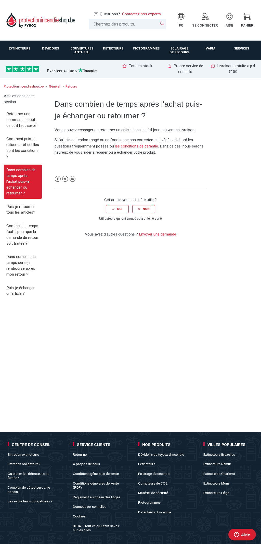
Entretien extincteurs (23, 454)
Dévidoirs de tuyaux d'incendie (161, 454)
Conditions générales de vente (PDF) (96, 485)
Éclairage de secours (153, 474)
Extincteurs (146, 464)
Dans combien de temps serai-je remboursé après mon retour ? (21, 265)
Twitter (65, 179)
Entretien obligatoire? (24, 464)
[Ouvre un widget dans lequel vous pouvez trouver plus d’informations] (242, 535)
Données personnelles (89, 506)
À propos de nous (86, 464)
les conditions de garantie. (137, 146)
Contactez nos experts (141, 14)
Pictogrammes (149, 502)
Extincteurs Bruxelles (219, 454)
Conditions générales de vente (96, 474)
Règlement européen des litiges (96, 497)
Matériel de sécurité (153, 493)
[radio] (117, 209)
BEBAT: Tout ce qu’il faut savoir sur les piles (96, 528)
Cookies (79, 516)
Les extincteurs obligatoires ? (30, 501)
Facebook (58, 179)
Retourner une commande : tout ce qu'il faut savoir (21, 120)
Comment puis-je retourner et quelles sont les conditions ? (22, 147)
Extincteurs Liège (216, 493)
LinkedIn (72, 179)
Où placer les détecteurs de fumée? (28, 476)
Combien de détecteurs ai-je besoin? (29, 489)
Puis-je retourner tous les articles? (20, 209)
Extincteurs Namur (217, 464)
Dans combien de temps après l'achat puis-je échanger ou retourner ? (21, 181)
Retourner (80, 454)
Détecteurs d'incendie (154, 512)
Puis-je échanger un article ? (20, 291)
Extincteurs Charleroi (219, 474)
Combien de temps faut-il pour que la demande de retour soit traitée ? (22, 234)
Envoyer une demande (157, 234)
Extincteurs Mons (216, 483)
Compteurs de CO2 (152, 483)
